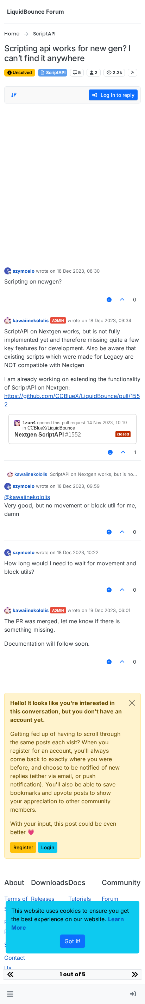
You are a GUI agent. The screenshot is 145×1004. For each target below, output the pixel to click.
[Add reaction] (109, 299)
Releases (42, 898)
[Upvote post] (122, 299)
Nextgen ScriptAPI (39, 435)
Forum (110, 898)
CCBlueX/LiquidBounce (51, 428)
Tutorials (79, 898)
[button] (10, 994)
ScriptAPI (55, 72)
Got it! (72, 941)
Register (23, 847)
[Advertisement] (72, 183)
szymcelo (23, 271)
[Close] (132, 703)
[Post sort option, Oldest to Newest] (13, 95)
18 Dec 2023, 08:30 (78, 271)
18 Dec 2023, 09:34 (110, 320)
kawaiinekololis (31, 320)
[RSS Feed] (132, 73)
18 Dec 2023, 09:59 (78, 486)
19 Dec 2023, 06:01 (109, 610)
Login (47, 847)
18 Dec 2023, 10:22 (78, 552)
